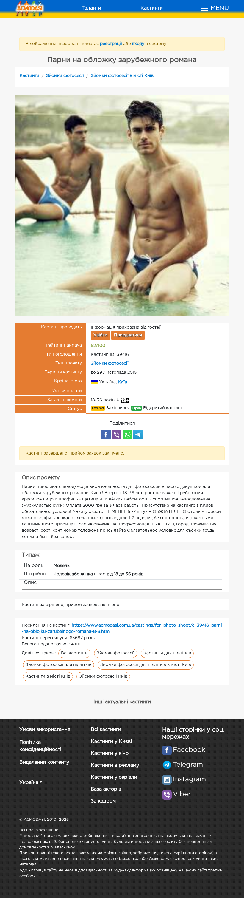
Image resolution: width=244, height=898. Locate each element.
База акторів (106, 789)
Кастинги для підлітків (167, 653)
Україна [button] (28, 782)
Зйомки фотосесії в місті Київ (122, 76)
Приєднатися (128, 335)
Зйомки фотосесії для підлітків (58, 665)
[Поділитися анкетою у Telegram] (138, 434)
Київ (122, 382)
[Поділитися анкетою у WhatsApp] (127, 434)
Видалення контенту (44, 762)
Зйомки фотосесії (65, 76)
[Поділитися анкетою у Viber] (116, 434)
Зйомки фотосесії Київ (103, 676)
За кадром (103, 801)
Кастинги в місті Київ (48, 676)
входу (139, 44)
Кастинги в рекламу (115, 765)
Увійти (100, 335)
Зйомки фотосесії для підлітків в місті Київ (145, 665)
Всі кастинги (74, 653)
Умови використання (44, 729)
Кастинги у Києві (111, 741)
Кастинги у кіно (110, 753)
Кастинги (151, 8)
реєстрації (111, 44)
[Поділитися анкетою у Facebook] (106, 434)
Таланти (91, 8)
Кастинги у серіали (114, 777)
